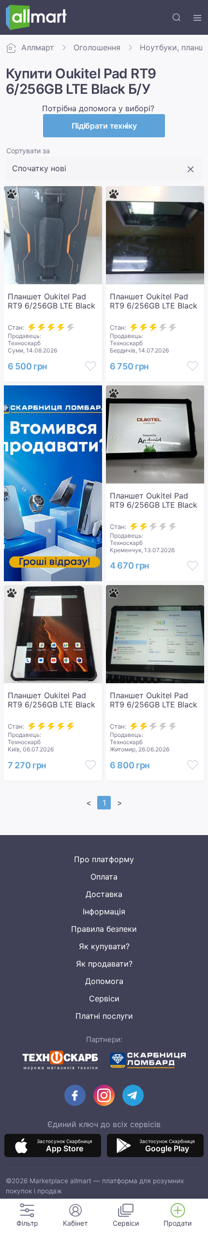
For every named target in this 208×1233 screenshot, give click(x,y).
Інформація (104, 911)
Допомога (104, 981)
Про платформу (104, 859)
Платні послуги (104, 1016)
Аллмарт (37, 47)
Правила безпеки (104, 929)
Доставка (104, 894)
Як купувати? (104, 946)
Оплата (104, 876)
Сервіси (104, 998)
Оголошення (97, 47)
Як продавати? (104, 964)
